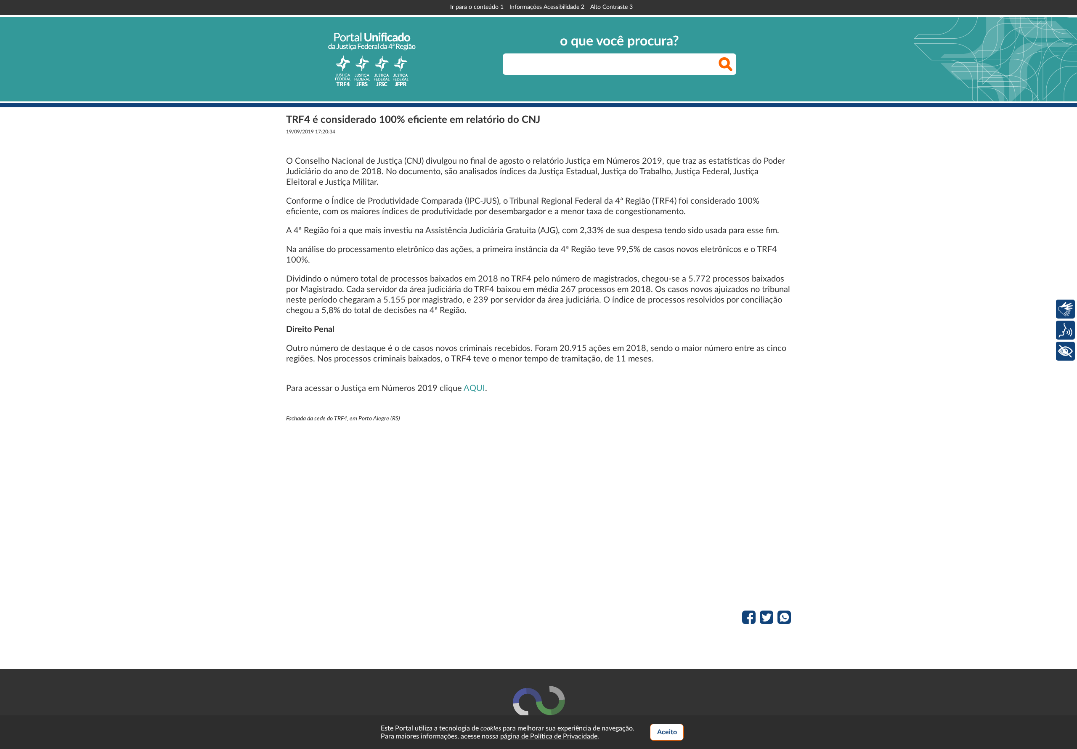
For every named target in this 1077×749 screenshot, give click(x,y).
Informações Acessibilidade (546, 7)
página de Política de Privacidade (548, 736)
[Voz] (1065, 330)
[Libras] (1065, 309)
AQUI (474, 388)
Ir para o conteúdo (477, 7)
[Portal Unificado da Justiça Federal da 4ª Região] (372, 59)
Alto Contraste (611, 7)
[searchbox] (619, 64)
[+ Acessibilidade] (1065, 351)
